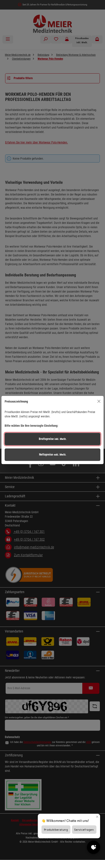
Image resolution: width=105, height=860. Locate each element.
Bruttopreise (52, 439)
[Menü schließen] (99, 401)
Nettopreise (52, 454)
